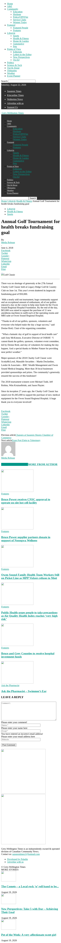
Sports (16, 35)
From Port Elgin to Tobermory (26, 440)
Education (18, 11)
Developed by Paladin (17, 859)
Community (12, 9)
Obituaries (12, 70)
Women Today (20, 22)
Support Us (12, 107)
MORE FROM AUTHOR (42, 464)
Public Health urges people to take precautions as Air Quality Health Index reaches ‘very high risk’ (29, 616)
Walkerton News (15, 99)
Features (17, 30)
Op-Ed (16, 60)
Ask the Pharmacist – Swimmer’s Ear (23, 691)
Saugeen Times (14, 91)
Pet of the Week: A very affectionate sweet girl (28, 934)
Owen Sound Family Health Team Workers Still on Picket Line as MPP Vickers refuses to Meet (30, 576)
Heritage (17, 14)
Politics (10, 62)
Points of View (14, 49)
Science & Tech (14, 65)
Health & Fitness (21, 38)
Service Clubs (19, 19)
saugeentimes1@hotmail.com (26, 854)
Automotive (18, 44)
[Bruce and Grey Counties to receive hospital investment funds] (17, 645)
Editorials (17, 52)
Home (10, 3)
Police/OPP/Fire (20, 17)
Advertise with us (15, 103)
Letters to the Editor (22, 54)
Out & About (13, 68)
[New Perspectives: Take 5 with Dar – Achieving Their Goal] (8, 903)
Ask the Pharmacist (10, 685)
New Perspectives (21, 57)
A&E (9, 6)
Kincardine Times (15, 95)
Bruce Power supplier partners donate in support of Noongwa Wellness (25, 539)
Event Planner (13, 76)
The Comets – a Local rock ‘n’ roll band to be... (30, 886)
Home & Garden (21, 41)
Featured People (20, 27)
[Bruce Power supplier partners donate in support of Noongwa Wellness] (17, 528)
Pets (15, 46)
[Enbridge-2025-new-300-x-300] (23, 792)
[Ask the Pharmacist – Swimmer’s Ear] (17, 682)
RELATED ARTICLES (14, 464)
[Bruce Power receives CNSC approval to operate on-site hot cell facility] (17, 491)
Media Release (8, 242)
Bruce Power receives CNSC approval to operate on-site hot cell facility (25, 501)
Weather (11, 73)
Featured (11, 25)
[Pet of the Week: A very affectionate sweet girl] (8, 929)
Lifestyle (11, 33)
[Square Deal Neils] (23, 843)
